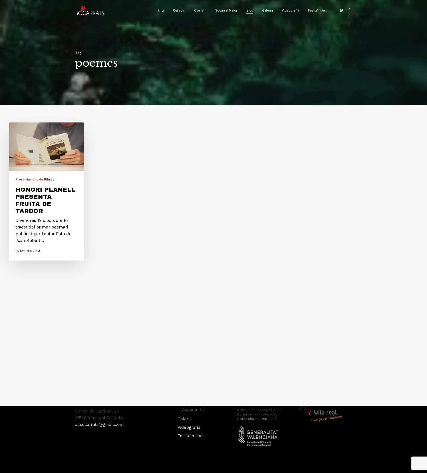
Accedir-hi (192, 409)
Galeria (184, 418)
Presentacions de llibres (35, 179)
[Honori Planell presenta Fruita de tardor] (46, 191)
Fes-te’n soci (190, 435)
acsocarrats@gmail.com (99, 424)
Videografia (188, 427)
